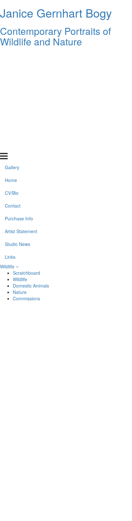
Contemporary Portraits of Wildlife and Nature (55, 36)
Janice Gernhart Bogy (56, 12)
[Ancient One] (33, 482)
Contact (13, 94)
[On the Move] (33, 343)
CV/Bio (12, 82)
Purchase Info (19, 107)
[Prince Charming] (33, 374)
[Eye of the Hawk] (33, 497)
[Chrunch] (98, 374)
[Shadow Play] (33, 405)
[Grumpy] (98, 497)
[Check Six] (98, 390)
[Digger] (98, 420)
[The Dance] (98, 405)
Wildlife (8, 266)
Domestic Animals (31, 285)
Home (11, 69)
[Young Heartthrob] (33, 436)
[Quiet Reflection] (33, 390)
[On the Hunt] (33, 359)
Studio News (17, 133)
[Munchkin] (98, 359)
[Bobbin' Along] (33, 466)
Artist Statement (21, 120)
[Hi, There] (33, 451)
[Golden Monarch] (98, 466)
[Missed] (98, 343)
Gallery (12, 56)
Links (10, 145)
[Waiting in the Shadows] (98, 328)
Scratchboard (26, 273)
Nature (20, 292)
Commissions (26, 298)
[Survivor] (98, 482)
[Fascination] (98, 436)
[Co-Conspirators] (98, 451)
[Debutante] (33, 420)
